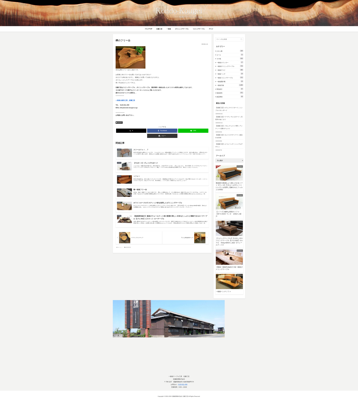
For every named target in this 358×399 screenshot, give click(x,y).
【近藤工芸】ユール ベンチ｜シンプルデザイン (229, 145)
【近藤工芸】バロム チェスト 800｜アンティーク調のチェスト (228, 127)
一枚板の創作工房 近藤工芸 (125, 100)
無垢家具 (120, 122)
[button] (162, 136)
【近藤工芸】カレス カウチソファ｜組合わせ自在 (229, 136)
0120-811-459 (182, 384)
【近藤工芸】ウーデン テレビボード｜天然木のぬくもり (229, 118)
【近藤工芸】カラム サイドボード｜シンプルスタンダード (229, 109)
